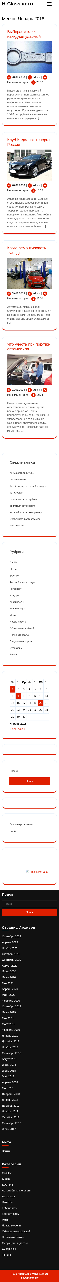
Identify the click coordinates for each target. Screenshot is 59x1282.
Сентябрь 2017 (11, 1123)
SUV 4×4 (15, 575)
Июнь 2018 (9, 1070)
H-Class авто (17, 3)
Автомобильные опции (22, 582)
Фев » (21, 729)
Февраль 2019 (11, 1029)
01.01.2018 (18, 389)
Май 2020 (8, 983)
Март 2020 (8, 994)
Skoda (13, 569)
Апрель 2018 (10, 1082)
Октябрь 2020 (10, 954)
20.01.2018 (18, 77)
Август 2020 (9, 965)
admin (36, 77)
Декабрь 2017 (10, 1105)
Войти (13, 831)
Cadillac (14, 562)
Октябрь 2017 (10, 1117)
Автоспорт (15, 588)
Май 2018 (8, 1076)
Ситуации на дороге (21, 641)
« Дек (13, 729)
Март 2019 (8, 1024)
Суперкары (16, 648)
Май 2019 (8, 1018)
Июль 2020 (9, 971)
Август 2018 (9, 1059)
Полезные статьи (19, 634)
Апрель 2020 (10, 989)
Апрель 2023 (10, 942)
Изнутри (14, 595)
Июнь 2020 (9, 977)
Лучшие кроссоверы (21, 824)
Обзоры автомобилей (22, 628)
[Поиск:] (29, 772)
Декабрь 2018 (10, 1041)
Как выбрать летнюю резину (26, 512)
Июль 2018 (9, 1064)
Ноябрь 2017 (10, 1111)
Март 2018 (8, 1088)
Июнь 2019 (9, 1012)
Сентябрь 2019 (11, 1006)
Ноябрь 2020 (10, 948)
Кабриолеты (17, 601)
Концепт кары (17, 608)
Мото (13, 615)
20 (40, 703)
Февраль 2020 (11, 1000)
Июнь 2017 (9, 1129)
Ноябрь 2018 (10, 1047)
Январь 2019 (10, 1035)
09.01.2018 (18, 293)
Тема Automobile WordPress (27, 1273)
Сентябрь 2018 (11, 1053)
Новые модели (18, 621)
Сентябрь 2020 (11, 959)
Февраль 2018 (11, 1094)
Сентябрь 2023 (11, 936)
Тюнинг (14, 654)
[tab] (49, 4)
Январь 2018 (10, 1099)
